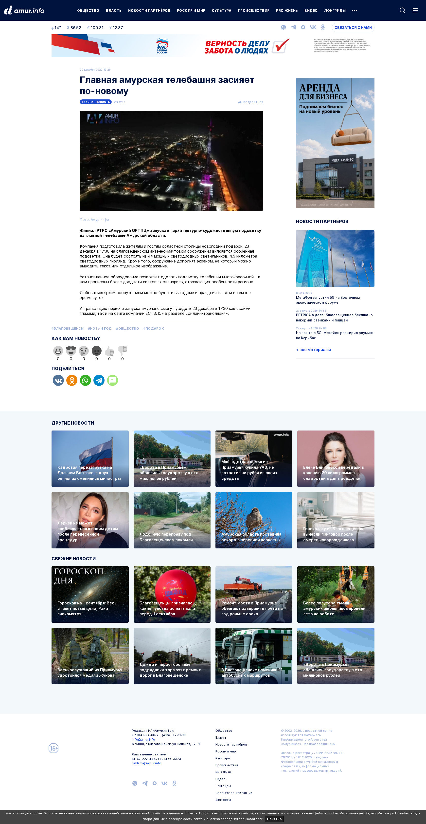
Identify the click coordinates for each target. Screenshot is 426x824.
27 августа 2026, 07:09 (311, 328)
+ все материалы (313, 349)
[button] (58, 380)
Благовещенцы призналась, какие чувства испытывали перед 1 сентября (168, 608)
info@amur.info (143, 739)
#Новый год (100, 328)
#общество (127, 328)
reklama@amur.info (146, 763)
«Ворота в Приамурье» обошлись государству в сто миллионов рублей (169, 473)
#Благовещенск (67, 328)
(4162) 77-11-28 (174, 735)
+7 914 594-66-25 (146, 735)
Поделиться (253, 102)
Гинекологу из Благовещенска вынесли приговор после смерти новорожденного (334, 534)
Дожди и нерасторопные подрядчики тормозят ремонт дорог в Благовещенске (170, 670)
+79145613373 (169, 759)
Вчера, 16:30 (304, 292)
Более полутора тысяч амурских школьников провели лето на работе (334, 608)
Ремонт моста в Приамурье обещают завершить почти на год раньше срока (252, 608)
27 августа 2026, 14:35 (311, 310)
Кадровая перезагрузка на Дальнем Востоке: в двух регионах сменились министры (89, 473)
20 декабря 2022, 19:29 (95, 69)
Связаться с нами (353, 27)
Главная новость (96, 101)
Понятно (274, 819)
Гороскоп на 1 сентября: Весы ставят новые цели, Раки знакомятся (87, 608)
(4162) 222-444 (144, 759)
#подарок (153, 328)
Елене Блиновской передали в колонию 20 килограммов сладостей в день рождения (333, 473)
